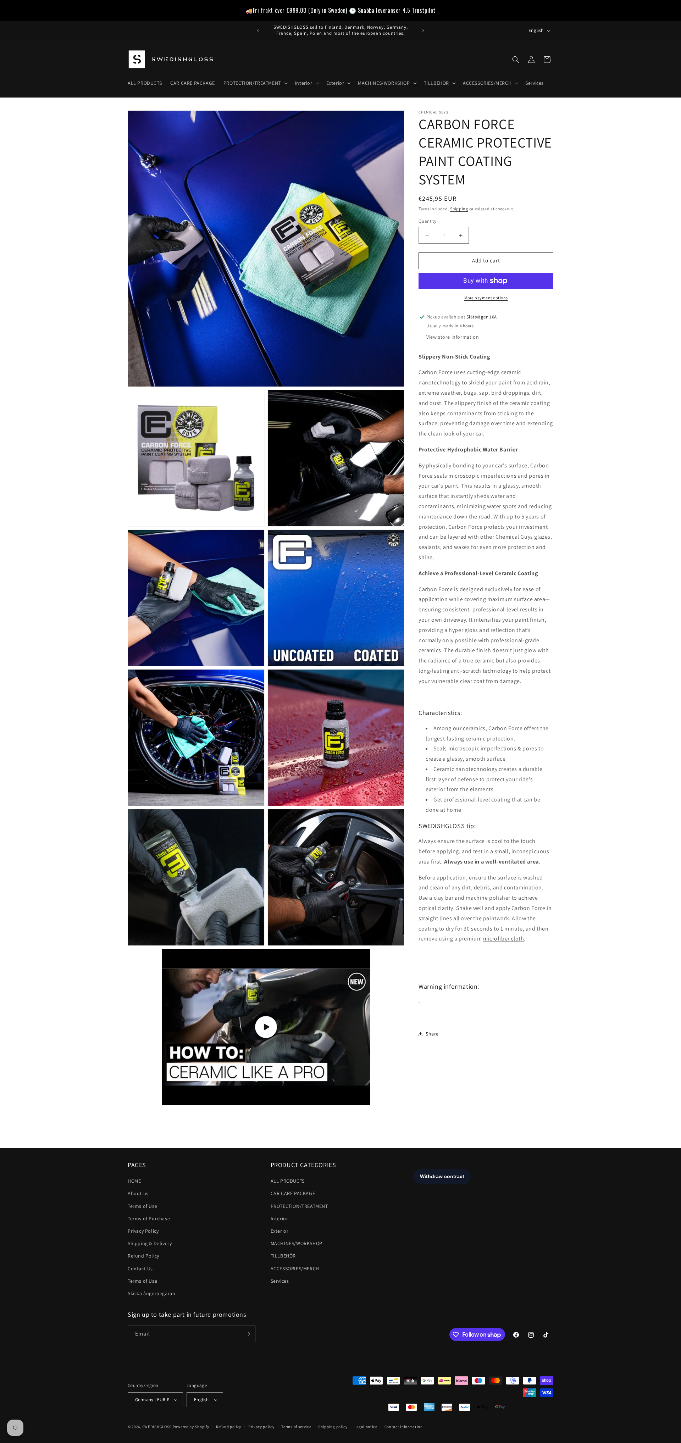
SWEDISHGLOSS (157, 1426)
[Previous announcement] (258, 30)
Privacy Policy (143, 1231)
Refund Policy (143, 1256)
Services (280, 1281)
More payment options (486, 297)
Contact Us (140, 1268)
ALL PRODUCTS (288, 1181)
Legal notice (365, 1426)
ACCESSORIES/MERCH (295, 1268)
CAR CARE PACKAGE (293, 1193)
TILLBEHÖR (283, 1256)
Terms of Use (142, 1206)
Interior (279, 1218)
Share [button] (432, 1034)
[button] (254, 83)
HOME (134, 1181)
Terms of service (296, 1426)
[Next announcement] (423, 30)
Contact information (403, 1426)
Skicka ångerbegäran (151, 1293)
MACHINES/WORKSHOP (296, 1243)
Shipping (459, 208)
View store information (452, 337)
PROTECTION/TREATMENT (299, 1206)
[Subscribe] (247, 1334)
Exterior (280, 1231)
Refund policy (228, 1426)
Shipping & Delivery (150, 1243)
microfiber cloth (503, 939)
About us (138, 1193)
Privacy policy (261, 1426)
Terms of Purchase (149, 1218)
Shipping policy (333, 1426)
